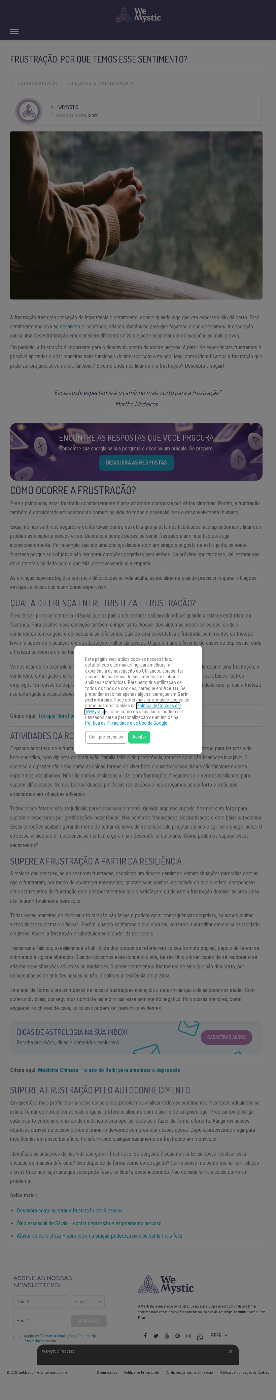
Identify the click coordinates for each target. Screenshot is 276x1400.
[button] (106, 737)
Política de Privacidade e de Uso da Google (126, 723)
